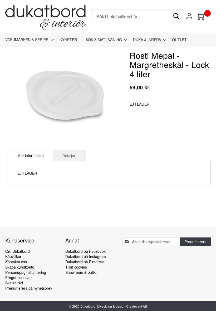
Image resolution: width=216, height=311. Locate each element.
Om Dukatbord (17, 251)
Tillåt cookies (76, 267)
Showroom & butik (80, 272)
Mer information (30, 155)
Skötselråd (14, 282)
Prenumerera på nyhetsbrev (28, 288)
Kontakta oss (16, 261)
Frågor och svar (18, 277)
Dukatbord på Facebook (85, 251)
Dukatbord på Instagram (85, 256)
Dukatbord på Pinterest (84, 261)
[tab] (30, 155)
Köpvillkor (13, 256)
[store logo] (45, 17)
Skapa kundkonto (19, 267)
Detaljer (68, 155)
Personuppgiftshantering (25, 272)
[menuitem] (28, 40)
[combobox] (137, 16)
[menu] (108, 40)
